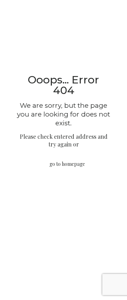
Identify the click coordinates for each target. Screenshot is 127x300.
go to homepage (67, 164)
